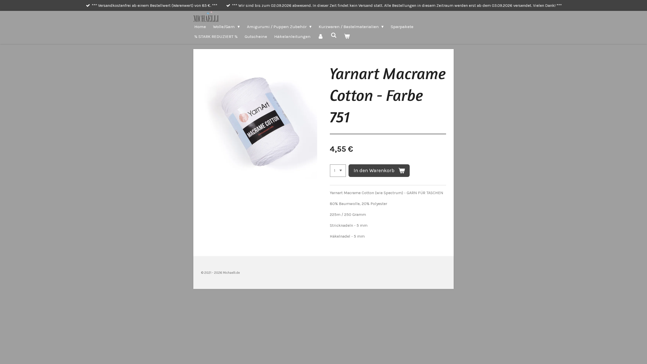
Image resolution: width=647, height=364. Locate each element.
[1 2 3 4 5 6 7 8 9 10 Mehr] (338, 170)
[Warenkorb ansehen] (347, 36)
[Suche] (333, 35)
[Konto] (320, 36)
